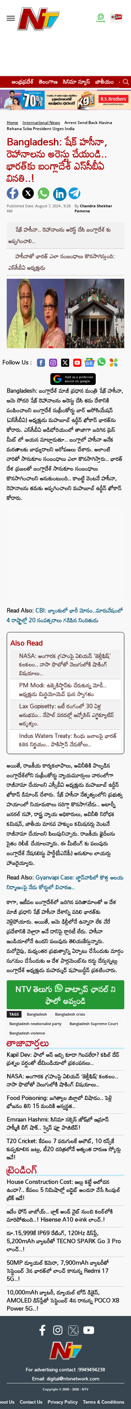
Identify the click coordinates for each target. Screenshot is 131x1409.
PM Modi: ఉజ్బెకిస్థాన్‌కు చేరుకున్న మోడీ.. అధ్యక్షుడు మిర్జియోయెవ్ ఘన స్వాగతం (62, 689)
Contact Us (31, 1402)
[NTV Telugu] (38, 18)
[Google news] (89, 364)
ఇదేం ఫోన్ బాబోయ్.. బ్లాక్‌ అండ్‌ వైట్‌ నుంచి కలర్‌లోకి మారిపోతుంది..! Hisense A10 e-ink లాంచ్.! (60, 1215)
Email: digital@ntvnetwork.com (65, 1378)
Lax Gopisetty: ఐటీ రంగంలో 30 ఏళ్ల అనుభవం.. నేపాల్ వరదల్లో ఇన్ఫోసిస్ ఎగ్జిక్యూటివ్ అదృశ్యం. (66, 714)
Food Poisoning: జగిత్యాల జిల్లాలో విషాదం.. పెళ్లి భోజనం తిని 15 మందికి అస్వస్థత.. (59, 1102)
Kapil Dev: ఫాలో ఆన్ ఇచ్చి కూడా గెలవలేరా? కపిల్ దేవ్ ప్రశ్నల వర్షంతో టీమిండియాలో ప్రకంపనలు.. (63, 1059)
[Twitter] (65, 364)
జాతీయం (104, 81)
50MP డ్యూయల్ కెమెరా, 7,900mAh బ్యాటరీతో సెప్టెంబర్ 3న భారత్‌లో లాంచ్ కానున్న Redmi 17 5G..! (58, 1270)
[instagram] (57, 1331)
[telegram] (75, 194)
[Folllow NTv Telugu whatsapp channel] (101, 18)
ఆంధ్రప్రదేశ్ (23, 81)
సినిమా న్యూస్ (76, 81)
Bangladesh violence (27, 1033)
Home (12, 122)
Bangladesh (37, 1014)
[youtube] (88, 1331)
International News (41, 122)
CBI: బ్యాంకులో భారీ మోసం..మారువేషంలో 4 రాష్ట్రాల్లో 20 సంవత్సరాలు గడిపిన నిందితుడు (65, 615)
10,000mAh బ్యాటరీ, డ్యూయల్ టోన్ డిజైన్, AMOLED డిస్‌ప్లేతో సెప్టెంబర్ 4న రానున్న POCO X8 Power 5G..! (63, 1300)
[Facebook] (41, 364)
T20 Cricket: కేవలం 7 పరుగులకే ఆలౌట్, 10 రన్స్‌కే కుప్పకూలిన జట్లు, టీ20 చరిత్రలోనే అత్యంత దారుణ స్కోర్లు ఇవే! (64, 1149)
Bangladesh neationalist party (35, 1023)
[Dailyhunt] (114, 364)
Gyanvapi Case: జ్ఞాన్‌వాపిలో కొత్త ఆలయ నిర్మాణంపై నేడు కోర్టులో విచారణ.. (65, 882)
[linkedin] (60, 194)
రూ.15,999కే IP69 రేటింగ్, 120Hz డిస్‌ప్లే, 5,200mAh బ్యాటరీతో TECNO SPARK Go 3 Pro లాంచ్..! (64, 1241)
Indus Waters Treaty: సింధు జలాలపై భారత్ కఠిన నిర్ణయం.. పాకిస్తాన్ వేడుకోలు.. (68, 740)
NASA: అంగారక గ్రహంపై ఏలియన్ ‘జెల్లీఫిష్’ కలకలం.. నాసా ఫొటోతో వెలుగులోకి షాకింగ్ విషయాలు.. (62, 1080)
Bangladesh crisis (70, 1014)
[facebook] (13, 194)
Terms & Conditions (103, 1402)
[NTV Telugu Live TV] (116, 18)
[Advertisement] (65, 550)
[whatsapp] (44, 194)
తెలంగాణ (48, 81)
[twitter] (29, 194)
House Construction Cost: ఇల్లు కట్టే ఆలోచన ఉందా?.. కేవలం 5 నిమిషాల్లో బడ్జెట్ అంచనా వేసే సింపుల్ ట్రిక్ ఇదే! (63, 1189)
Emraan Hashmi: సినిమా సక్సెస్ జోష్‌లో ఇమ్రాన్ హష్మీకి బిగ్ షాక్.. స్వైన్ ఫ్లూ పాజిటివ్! (58, 1123)
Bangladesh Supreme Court (94, 1023)
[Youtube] (77, 364)
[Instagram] (53, 364)
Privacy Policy (63, 1402)
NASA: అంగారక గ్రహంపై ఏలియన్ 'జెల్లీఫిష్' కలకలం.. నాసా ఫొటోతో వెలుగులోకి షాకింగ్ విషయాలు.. (65, 664)
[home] (4, 81)
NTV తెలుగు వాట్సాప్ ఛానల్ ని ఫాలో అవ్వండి (65, 995)
